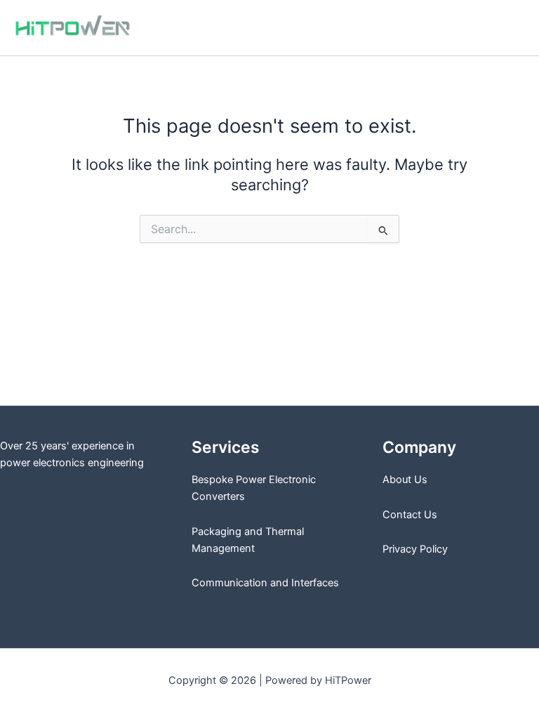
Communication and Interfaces (265, 582)
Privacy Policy (415, 549)
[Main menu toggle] (510, 28)
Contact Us (409, 514)
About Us (404, 479)
